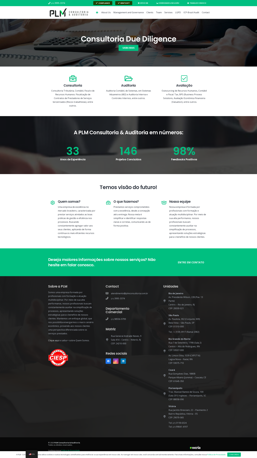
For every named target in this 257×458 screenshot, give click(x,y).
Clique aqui (53, 340)
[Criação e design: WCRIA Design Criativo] (195, 448)
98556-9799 (118, 319)
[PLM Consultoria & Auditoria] (69, 12)
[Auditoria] (128, 78)
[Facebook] (108, 361)
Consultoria (73, 85)
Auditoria (128, 85)
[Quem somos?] (54, 203)
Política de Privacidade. (70, 450)
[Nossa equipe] (165, 203)
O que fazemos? (126, 201)
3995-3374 (118, 298)
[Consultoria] (72, 78)
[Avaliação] (184, 78)
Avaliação (184, 85)
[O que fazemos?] (110, 203)
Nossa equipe (180, 201)
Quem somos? (69, 201)
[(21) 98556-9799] (108, 319)
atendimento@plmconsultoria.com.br (129, 293)
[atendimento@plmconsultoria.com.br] (108, 293)
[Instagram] (115, 361)
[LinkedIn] (123, 361)
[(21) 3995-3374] (108, 298)
